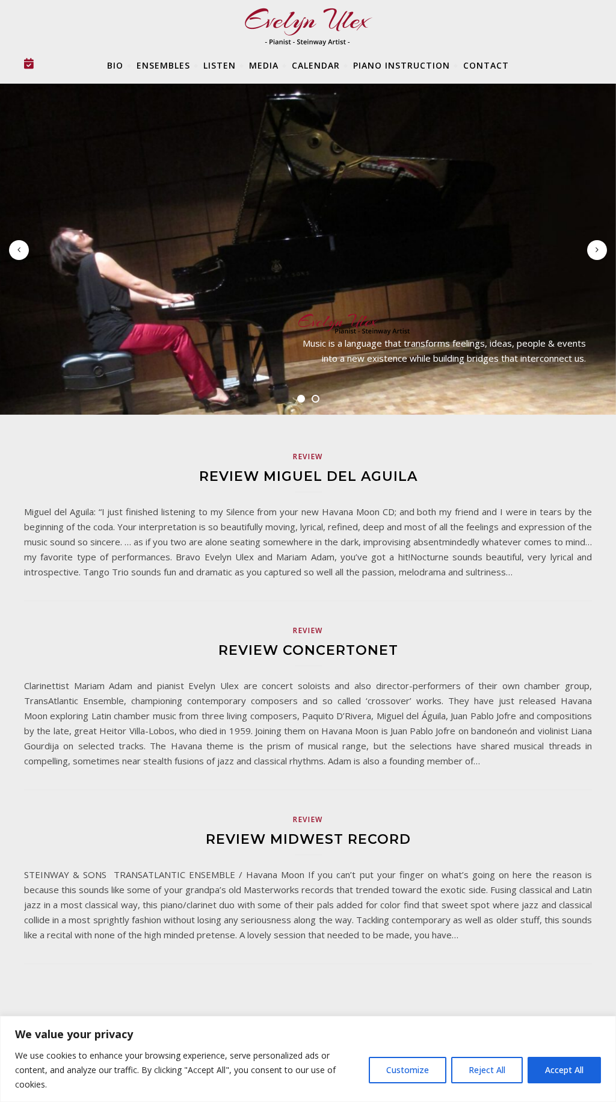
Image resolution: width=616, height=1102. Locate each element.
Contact (486, 65)
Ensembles (163, 65)
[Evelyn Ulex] (450, 324)
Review (308, 456)
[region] (308, 1059)
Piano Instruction (401, 65)
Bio (115, 65)
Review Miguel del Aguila (308, 476)
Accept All (564, 1070)
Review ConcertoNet (308, 650)
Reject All (487, 1070)
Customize (407, 1070)
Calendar (316, 65)
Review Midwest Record (308, 839)
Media (264, 65)
